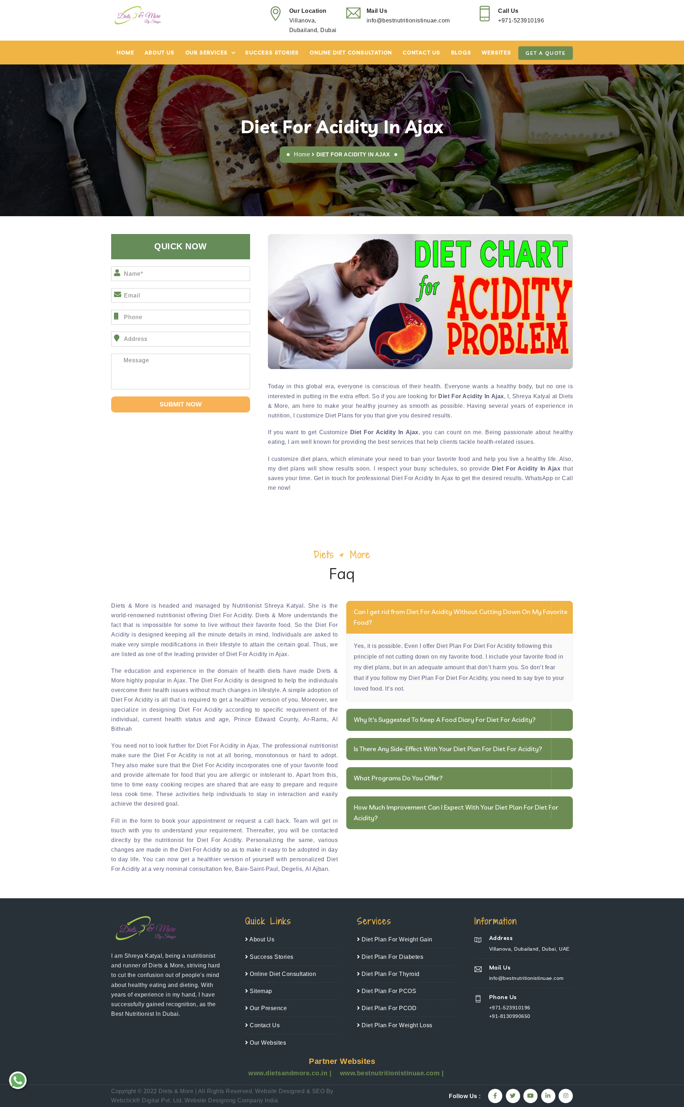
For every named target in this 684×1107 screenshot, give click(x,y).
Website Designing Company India (231, 1100)
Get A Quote (545, 53)
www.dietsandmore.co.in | (290, 1073)
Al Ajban (316, 869)
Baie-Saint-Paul (256, 869)
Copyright (123, 1091)
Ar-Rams (315, 719)
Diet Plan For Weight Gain (396, 939)
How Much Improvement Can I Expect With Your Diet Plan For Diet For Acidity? (456, 812)
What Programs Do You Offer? (398, 778)
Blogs (461, 52)
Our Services (206, 52)
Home (125, 52)
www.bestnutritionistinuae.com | (392, 1073)
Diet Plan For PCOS (388, 991)
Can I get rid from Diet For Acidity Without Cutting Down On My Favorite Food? (461, 617)
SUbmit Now (181, 404)
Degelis (291, 869)
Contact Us (421, 52)
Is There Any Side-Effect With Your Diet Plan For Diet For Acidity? (448, 749)
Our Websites (267, 1043)
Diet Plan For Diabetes (391, 957)
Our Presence (267, 1008)
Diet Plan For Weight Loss (396, 1025)
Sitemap (260, 991)
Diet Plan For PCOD (388, 1008)
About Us (159, 52)
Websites (496, 52)
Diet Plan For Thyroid (390, 974)
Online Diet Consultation (351, 52)
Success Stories (272, 52)
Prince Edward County (266, 719)
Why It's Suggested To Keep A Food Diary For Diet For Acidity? (445, 720)
